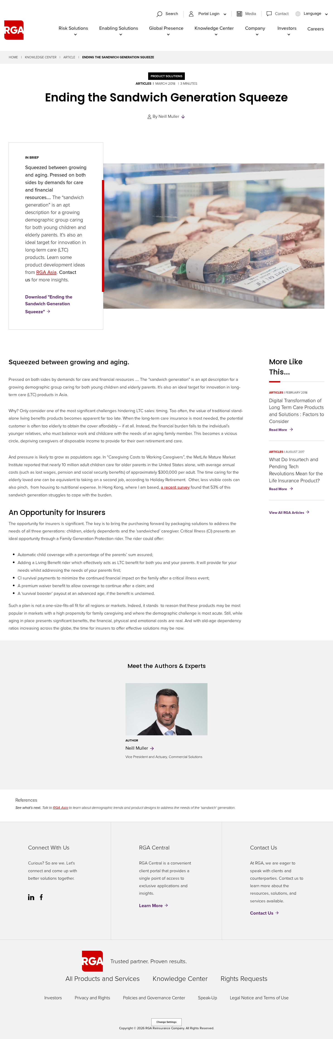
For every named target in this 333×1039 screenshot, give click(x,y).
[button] (169, 14)
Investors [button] (287, 28)
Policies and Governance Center (154, 998)
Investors (53, 998)
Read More (282, 430)
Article (69, 57)
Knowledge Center (40, 57)
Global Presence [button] (166, 28)
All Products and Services (102, 978)
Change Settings (166, 1022)
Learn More (151, 905)
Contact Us (261, 913)
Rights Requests (244, 978)
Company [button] (255, 28)
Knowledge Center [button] (214, 28)
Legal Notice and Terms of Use (259, 998)
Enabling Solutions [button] (118, 28)
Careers (315, 28)
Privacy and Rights (92, 998)
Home (13, 57)
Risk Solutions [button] (73, 28)
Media (250, 14)
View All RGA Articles (286, 512)
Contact (282, 14)
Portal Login (209, 13)
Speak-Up (207, 998)
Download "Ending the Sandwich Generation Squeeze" (48, 304)
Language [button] (312, 13)
